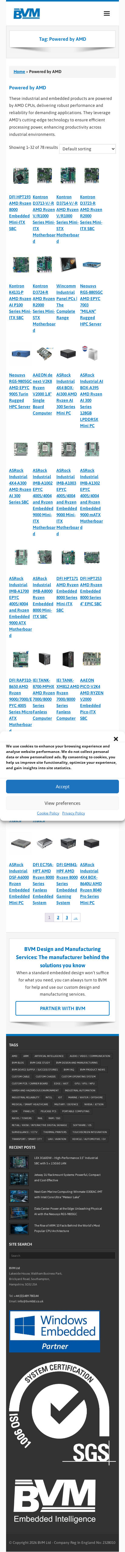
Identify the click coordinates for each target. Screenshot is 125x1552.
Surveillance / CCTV (24, 1132)
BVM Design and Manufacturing (77, 1062)
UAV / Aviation (57, 1139)
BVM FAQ (69, 1069)
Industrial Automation (80, 1090)
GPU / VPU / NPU (85, 1083)
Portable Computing (76, 1111)
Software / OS (82, 1125)
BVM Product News (92, 1069)
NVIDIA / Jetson (93, 1104)
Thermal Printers (54, 1132)
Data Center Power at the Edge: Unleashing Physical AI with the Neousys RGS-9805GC (68, 1211)
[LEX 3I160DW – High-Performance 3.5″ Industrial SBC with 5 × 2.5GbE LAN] (19, 1162)
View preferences (62, 803)
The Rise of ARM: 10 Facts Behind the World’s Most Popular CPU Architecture (67, 1228)
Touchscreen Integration (90, 1132)
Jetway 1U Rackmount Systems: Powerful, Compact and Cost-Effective (67, 1177)
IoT (60, 1097)
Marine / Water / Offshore (85, 1097)
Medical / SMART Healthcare (30, 1104)
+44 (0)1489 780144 (26, 1296)
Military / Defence (66, 1104)
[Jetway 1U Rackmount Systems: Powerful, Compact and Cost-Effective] (19, 1179)
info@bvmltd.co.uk (30, 1301)
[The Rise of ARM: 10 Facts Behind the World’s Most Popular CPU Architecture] (19, 1229)
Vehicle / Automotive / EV (89, 1139)
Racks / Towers (22, 1118)
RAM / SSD (54, 1118)
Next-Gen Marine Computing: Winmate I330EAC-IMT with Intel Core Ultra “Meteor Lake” (68, 1194)
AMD (14, 1056)
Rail (40, 1118)
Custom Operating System (79, 1076)
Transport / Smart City (27, 1139)
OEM (14, 1111)
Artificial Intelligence (49, 1056)
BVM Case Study (40, 1062)
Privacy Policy (73, 812)
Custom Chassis (46, 1076)
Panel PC (29, 1111)
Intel (49, 1097)
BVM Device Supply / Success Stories (35, 1069)
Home (19, 71)
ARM (26, 1056)
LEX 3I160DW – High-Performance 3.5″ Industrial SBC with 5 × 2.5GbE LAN (66, 1160)
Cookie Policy (48, 812)
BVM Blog (18, 1062)
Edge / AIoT (61, 1083)
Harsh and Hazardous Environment (35, 1090)
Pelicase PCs (48, 1111)
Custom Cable (21, 1076)
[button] (116, 739)
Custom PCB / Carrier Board (30, 1083)
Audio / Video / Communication (90, 1056)
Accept (62, 786)
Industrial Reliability (25, 1097)
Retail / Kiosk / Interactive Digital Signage (39, 1125)
